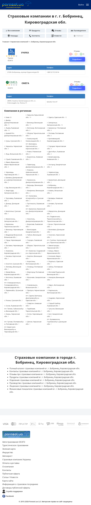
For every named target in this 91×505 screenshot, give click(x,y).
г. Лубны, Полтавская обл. (55, 268)
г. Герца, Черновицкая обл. (12, 241)
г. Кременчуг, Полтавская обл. (56, 129)
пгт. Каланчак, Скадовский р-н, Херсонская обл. (35, 252)
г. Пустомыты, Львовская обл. (35, 204)
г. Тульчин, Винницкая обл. (55, 310)
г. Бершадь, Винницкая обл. (34, 186)
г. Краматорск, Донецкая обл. (56, 181)
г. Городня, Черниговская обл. (56, 147)
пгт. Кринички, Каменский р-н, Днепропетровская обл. (35, 211)
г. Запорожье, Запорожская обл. (55, 124)
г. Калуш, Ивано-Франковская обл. (54, 252)
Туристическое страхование (15, 445)
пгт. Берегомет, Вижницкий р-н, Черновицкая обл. (11, 329)
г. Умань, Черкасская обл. (12, 315)
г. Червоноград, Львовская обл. (53, 173)
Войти (81, 4)
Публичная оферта (11, 473)
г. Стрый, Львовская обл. (14, 159)
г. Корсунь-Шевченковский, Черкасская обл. (32, 172)
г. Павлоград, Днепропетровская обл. (35, 165)
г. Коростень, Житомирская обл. (33, 262)
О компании (8, 466)
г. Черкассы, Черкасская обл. (13, 147)
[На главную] (16, 434)
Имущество (7, 452)
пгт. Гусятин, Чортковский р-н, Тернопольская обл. (56, 241)
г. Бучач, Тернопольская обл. (56, 225)
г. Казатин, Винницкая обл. (34, 257)
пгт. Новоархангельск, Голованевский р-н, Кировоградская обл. (12, 285)
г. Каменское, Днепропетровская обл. (35, 181)
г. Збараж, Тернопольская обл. (35, 246)
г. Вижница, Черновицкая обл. (13, 230)
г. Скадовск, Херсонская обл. (55, 299)
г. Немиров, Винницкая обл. (55, 278)
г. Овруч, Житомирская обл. (55, 286)
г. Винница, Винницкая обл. (34, 124)
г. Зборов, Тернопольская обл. (35, 134)
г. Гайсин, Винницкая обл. (33, 236)
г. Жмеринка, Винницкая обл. (35, 191)
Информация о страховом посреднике (20, 484)
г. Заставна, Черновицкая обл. (13, 246)
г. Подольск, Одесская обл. (55, 262)
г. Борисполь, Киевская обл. (34, 158)
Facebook (10, 496)
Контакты (6, 470)
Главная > (6, 42)
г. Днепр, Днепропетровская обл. (11, 122)
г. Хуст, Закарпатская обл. (54, 315)
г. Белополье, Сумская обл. (12, 212)
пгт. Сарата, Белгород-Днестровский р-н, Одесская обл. (34, 298)
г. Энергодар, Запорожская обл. (11, 191)
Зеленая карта (9, 449)
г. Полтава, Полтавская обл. (55, 134)
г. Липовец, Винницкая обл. (12, 268)
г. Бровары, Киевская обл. (55, 199)
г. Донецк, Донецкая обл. (11, 204)
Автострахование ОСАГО (13, 442)
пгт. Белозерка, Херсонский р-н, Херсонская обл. (32, 146)
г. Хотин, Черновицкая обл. (34, 315)
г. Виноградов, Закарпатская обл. (33, 230)
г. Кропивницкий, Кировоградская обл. (55, 140)
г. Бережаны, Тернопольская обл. (12, 225)
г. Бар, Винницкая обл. (13, 188)
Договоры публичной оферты (16, 487)
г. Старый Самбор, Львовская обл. (54, 304)
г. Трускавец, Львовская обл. (13, 199)
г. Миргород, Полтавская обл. (35, 273)
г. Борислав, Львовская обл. (34, 225)
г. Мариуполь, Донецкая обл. (56, 212)
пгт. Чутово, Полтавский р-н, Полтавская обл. (14, 323)
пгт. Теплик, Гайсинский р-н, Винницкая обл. (14, 310)
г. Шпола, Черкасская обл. (33, 323)
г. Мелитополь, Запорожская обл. (11, 220)
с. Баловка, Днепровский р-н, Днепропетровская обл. (13, 179)
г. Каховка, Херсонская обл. (12, 257)
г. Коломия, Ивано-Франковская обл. (54, 257)
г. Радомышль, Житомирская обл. (54, 291)
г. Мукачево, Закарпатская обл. (35, 278)
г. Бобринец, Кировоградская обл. (43, 42)
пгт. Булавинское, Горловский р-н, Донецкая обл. (56, 321)
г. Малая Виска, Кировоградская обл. (12, 273)
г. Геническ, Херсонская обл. (56, 236)
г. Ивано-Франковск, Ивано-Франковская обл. (11, 164)
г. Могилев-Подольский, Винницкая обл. (56, 273)
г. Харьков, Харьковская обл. (35, 116)
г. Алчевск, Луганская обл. (55, 204)
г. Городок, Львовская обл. (34, 241)
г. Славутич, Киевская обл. (33, 304)
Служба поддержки (14, 491)
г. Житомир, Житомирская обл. (35, 129)
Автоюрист (7, 456)
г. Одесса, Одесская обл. (57, 117)
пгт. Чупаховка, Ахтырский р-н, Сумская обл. (34, 198)
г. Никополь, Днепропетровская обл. (35, 220)
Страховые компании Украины (16, 459)
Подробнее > (77, 59)
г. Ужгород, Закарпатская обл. (56, 165)
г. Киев (7, 117)
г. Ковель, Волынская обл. (55, 191)
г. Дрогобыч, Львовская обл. (56, 152)
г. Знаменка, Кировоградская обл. (12, 252)
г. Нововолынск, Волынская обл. (32, 286)
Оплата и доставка (10, 463)
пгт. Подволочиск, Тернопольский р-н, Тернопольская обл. (55, 218)
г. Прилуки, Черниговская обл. (35, 291)
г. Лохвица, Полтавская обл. (34, 268)
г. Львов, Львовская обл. (11, 129)
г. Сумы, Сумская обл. (13, 141)
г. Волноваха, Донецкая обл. (55, 230)
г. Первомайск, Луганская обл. (13, 291)
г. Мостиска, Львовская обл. (12, 278)
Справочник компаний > (20, 42)
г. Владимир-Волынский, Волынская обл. (13, 236)
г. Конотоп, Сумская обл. (14, 264)
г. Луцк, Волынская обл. (13, 154)
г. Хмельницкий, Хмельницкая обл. (33, 140)
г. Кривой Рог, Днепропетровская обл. (13, 134)
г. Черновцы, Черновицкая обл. (11, 173)
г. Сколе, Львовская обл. (13, 306)
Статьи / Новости (10, 477)
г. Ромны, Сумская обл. (13, 300)
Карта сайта (7, 480)
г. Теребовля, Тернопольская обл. (34, 310)
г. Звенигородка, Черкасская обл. (53, 246)
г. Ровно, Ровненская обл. (33, 152)
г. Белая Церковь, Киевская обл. (53, 158)
